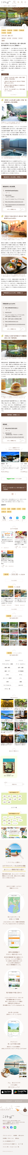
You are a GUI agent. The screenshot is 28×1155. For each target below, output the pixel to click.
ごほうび (20, 38)
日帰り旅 (3, 38)
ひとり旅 (9, 38)
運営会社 (17, 1138)
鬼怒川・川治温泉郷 (12, 6)
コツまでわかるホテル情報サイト (10, 1144)
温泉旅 (3, 40)
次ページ (4, 485)
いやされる (14, 38)
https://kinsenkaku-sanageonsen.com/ (14, 201)
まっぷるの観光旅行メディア (9, 1141)
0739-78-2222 (8, 433)
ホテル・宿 (4, 35)
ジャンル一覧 (5, 1146)
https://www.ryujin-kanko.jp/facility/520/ (14, 437)
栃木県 (5, 6)
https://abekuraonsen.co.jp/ (11, 321)
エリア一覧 (20, 1144)
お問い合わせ (21, 1135)
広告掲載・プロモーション (8, 1138)
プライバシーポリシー (7, 1135)
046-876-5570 (8, 312)
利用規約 (15, 1135)
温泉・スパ (10, 35)
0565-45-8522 (8, 195)
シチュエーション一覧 (14, 1146)
